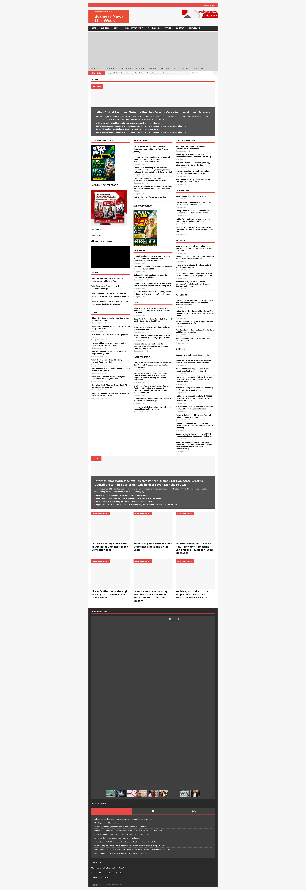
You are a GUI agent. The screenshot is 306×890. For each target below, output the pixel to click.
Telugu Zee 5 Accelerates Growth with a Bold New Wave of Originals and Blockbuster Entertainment (153, 364)
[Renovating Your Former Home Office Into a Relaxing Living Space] (153, 526)
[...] (166, 119)
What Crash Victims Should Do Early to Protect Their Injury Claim (107, 361)
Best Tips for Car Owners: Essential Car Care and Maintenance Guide (195, 331)
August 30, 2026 (140, 164)
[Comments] (194, 811)
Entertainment (142, 357)
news (116, 28)
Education (139, 250)
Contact (180, 28)
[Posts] (111, 811)
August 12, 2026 (98, 373)
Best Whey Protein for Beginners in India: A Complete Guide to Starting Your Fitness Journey (152, 149)
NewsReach (194, 28)
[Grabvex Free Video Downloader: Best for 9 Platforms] (132, 793)
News (136, 302)
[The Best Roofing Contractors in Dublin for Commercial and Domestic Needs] (110, 526)
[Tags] (152, 811)
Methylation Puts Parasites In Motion (150, 197)
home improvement (134, 28)
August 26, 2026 (98, 331)
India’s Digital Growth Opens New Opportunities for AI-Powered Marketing (193, 155)
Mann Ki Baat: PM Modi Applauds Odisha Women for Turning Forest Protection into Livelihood (152, 310)
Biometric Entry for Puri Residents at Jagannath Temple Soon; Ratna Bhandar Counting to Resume (151, 346)
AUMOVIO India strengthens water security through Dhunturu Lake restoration (194, 407)
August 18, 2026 (98, 356)
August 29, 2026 (98, 323)
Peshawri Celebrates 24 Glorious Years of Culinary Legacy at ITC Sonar (193, 416)
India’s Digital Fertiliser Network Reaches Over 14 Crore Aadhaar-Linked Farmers (152, 112)
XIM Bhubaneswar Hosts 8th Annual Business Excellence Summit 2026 (153, 268)
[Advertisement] (153, 48)
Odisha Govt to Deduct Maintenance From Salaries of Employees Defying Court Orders (152, 336)
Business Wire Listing (168, 69)
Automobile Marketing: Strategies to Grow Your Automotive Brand (194, 322)
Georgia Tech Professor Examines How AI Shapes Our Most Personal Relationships (193, 212)
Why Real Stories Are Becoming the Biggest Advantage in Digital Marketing (194, 164)
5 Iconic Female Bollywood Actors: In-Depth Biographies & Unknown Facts (152, 408)
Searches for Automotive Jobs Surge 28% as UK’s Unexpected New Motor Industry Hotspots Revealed (195, 302)
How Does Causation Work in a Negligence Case (109, 336)
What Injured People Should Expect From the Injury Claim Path (110, 327)
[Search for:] (203, 73)
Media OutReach (125, 69)
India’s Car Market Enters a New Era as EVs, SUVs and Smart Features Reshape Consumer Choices (195, 313)
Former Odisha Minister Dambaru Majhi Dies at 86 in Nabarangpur (152, 328)
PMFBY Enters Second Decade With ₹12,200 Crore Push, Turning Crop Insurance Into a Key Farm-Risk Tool (141, 126)
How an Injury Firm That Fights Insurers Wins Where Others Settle (110, 369)
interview (94, 69)
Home (93, 28)
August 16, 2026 (182, 335)
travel (168, 28)
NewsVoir (152, 69)
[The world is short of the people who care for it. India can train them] (184, 793)
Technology (182, 190)
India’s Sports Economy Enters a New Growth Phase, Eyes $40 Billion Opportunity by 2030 (153, 284)
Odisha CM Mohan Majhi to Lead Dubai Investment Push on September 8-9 (128, 123)
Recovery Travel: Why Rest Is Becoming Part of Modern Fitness (123, 495)
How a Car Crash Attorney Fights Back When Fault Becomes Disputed (110, 386)
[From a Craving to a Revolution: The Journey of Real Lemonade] (195, 793)
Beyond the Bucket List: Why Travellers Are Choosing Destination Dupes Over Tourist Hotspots (137, 504)
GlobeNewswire (108, 69)
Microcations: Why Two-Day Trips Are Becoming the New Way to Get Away (128, 498)
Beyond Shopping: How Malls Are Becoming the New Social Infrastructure (127, 129)
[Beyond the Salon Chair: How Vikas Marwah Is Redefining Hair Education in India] (174, 707)
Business (95, 79)
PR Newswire (139, 69)
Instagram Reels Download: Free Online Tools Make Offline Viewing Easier (192, 172)
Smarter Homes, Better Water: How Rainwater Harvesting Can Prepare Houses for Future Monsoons (195, 548)
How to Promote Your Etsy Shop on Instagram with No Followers (190, 147)
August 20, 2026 (182, 168)
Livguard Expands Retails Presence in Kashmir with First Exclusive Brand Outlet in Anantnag (194, 425)
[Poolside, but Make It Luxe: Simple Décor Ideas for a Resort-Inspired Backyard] (195, 574)
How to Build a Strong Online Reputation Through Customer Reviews (193, 180)
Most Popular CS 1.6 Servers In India (191, 196)
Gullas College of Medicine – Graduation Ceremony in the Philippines (151, 276)
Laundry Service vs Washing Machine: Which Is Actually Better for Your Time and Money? (151, 596)
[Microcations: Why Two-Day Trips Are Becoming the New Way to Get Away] (142, 793)
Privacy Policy (199, 69)
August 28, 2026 (140, 382)
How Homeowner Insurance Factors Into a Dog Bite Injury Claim (109, 352)
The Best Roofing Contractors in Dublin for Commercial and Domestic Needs (109, 546)
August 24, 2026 (182, 151)
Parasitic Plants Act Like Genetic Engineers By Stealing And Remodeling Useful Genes (152, 293)
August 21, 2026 (182, 159)
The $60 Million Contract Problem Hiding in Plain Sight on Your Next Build (109, 344)
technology (154, 28)
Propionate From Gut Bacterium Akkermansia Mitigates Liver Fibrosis (150, 179)
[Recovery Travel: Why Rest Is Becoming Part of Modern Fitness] (110, 793)
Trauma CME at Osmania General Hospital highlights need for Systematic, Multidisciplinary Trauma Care (152, 159)
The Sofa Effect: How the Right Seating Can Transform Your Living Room (110, 594)
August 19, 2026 (98, 340)
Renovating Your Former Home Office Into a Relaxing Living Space (153, 546)
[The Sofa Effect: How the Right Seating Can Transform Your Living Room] (110, 574)
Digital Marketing (185, 140)
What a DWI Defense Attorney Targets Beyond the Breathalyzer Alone (108, 377)
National (181, 240)
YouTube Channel (104, 241)
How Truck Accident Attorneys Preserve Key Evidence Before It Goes (110, 394)
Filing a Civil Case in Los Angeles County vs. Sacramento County (110, 319)
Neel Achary (96, 235)
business (105, 28)
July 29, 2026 (181, 343)
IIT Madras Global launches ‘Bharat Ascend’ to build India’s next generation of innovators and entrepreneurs (152, 258)
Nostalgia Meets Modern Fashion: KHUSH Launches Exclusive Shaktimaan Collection (194, 435)
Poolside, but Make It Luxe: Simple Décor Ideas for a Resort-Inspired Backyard (192, 594)
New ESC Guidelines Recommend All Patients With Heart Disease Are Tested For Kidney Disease (153, 188)
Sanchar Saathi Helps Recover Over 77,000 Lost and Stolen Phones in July (193, 203)
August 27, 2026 (140, 395)
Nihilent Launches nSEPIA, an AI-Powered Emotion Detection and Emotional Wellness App (194, 229)
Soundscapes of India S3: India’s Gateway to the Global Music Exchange (152, 399)
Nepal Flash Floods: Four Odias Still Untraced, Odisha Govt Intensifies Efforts (153, 320)
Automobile (182, 294)
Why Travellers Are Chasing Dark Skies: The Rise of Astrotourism (124, 501)
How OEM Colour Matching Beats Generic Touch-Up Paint (193, 339)
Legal (94, 312)
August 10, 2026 (98, 398)
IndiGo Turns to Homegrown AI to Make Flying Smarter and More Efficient (193, 220)
